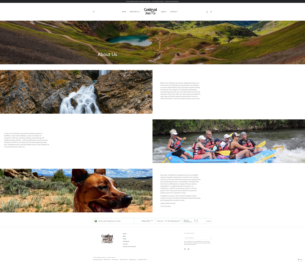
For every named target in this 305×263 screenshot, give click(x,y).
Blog (124, 236)
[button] (94, 11)
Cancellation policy (142, 259)
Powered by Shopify (97, 259)
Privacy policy (115, 259)
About (125, 233)
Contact (125, 244)
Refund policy (107, 259)
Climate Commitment (129, 246)
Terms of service (124, 259)
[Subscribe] (211, 238)
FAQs (124, 239)
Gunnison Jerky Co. (101, 257)
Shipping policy (132, 259)
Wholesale (126, 241)
